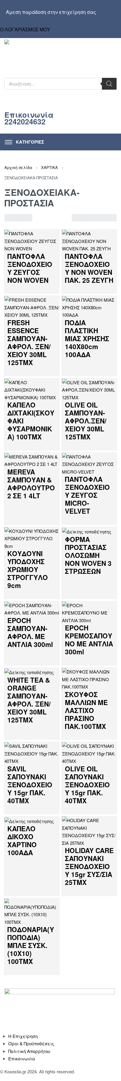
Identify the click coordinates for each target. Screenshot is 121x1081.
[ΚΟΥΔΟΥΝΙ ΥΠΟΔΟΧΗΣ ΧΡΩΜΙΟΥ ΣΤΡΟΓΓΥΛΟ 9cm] (31, 538)
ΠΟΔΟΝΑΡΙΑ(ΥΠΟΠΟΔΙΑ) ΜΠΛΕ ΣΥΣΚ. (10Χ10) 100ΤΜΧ (30, 945)
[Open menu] (24, 141)
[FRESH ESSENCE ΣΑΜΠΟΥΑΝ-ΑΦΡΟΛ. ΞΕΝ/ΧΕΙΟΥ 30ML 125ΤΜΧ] (31, 307)
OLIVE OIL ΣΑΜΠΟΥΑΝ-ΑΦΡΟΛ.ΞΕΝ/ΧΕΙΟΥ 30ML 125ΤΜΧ (85, 420)
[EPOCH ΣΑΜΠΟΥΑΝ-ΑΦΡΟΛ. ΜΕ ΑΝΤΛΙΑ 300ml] (31, 608)
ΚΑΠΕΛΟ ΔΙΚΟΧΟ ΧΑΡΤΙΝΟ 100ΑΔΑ (22, 840)
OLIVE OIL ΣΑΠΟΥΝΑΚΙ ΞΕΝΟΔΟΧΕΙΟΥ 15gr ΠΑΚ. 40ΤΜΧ (87, 784)
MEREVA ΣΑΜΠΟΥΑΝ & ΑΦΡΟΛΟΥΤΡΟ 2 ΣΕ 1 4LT (31, 483)
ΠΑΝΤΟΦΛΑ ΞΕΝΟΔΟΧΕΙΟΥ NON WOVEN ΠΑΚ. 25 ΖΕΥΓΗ (89, 268)
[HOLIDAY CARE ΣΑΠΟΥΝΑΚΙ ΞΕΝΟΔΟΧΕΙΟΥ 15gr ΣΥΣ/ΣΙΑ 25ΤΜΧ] (89, 831)
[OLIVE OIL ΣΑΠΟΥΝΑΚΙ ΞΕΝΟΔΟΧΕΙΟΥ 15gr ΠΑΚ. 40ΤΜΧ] (89, 753)
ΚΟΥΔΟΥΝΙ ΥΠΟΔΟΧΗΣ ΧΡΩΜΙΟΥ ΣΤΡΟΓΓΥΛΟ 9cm (27, 569)
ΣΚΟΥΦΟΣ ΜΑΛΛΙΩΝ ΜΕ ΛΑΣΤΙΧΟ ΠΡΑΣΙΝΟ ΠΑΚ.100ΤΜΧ (86, 710)
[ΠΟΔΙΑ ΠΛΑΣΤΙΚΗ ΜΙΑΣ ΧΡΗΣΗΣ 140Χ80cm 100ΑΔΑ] (89, 307)
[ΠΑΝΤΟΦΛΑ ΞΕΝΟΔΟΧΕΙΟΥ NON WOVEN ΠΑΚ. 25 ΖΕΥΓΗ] (89, 240)
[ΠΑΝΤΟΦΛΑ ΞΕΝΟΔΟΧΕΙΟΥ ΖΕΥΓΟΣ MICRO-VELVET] (89, 463)
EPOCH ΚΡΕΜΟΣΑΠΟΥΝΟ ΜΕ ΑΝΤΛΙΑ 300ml (89, 639)
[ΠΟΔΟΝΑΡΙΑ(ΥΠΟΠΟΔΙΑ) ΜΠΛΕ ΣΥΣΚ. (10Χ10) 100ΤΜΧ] (31, 911)
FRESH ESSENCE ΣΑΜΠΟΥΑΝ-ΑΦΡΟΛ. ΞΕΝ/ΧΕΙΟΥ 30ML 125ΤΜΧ (29, 342)
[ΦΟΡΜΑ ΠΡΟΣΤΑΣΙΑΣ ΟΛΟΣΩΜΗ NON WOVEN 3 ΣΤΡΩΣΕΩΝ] (86, 531)
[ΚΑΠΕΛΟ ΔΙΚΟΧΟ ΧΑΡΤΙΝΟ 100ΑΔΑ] (29, 820)
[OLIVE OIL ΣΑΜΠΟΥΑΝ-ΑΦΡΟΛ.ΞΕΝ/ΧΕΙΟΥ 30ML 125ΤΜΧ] (89, 389)
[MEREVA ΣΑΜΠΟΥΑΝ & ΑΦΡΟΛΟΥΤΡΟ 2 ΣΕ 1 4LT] (31, 459)
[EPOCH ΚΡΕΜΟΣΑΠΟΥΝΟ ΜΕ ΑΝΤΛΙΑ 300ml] (89, 612)
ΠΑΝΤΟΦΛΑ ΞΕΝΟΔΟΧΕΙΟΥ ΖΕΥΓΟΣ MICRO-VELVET (87, 495)
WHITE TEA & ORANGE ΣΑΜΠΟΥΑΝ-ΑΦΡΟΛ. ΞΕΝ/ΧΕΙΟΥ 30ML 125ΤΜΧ (29, 699)
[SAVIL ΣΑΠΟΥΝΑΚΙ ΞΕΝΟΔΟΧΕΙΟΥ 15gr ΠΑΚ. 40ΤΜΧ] (31, 753)
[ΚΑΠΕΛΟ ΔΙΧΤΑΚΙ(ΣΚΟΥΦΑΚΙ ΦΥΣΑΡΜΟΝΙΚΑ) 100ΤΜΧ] (31, 389)
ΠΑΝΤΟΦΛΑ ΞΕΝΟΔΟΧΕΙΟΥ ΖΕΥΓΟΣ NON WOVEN (29, 268)
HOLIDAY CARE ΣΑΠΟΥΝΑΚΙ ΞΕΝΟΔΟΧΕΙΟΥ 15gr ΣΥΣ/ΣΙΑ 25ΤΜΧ (89, 866)
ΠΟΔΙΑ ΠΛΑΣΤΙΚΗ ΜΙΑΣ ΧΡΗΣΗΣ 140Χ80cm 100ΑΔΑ (87, 338)
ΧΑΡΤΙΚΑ (49, 167)
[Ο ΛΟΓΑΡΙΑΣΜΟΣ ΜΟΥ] (59, 24)
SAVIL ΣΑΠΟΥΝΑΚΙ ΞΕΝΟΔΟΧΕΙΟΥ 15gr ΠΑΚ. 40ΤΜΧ (29, 784)
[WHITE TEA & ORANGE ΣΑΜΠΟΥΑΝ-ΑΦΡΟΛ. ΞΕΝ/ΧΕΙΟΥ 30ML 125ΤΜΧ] (29, 671)
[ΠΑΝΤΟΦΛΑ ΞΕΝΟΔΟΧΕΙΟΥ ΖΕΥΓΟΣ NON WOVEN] (31, 240)
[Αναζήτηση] (109, 84)
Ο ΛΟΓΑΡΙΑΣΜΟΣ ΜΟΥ (25, 29)
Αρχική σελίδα (18, 167)
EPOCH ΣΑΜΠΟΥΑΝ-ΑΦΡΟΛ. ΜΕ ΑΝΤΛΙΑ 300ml (30, 632)
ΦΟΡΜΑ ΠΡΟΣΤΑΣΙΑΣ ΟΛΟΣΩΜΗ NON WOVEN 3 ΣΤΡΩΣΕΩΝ (88, 555)
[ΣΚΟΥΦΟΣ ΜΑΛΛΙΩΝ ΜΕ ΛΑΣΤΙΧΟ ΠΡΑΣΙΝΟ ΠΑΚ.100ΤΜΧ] (89, 678)
